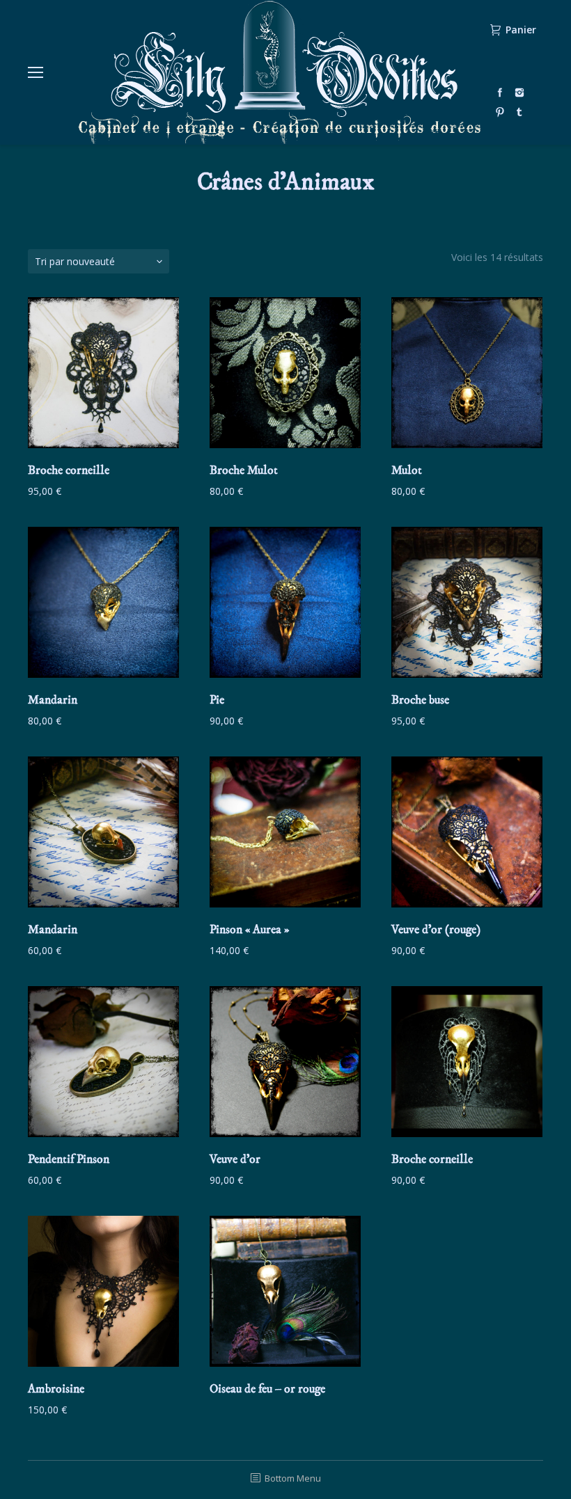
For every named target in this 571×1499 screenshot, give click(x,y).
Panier (521, 30)
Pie (217, 700)
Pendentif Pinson (68, 1159)
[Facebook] (500, 92)
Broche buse (420, 700)
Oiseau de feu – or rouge (267, 1389)
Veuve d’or (235, 1159)
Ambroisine (56, 1389)
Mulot (406, 470)
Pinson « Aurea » (249, 929)
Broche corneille (68, 470)
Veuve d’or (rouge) (435, 929)
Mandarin (52, 700)
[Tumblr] (519, 112)
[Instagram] (519, 92)
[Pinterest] (500, 112)
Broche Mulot (244, 470)
